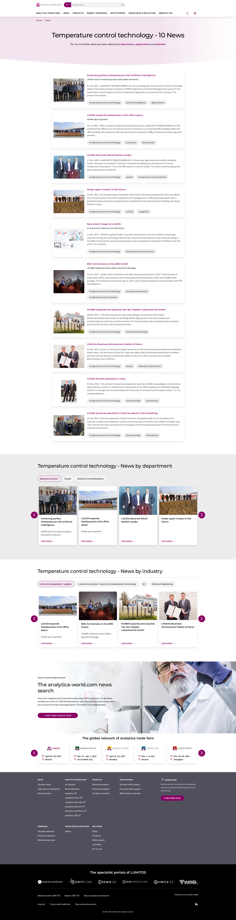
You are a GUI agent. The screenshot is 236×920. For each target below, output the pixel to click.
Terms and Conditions (60, 904)
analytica (69, 793)
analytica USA (71, 815)
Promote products (101, 789)
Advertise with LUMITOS (49, 895)
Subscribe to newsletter (49, 789)
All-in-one (97, 848)
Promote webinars (46, 835)
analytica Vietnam (73, 806)
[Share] (187, 13)
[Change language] (195, 13)
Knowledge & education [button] (142, 13)
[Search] (123, 5)
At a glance (70, 784)
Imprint (41, 904)
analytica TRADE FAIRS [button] (48, 13)
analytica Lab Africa (74, 811)
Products (96, 835)
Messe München (72, 789)
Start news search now (57, 715)
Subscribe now (172, 798)
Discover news (44, 784)
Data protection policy (85, 904)
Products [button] (78, 13)
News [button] (66, 13)
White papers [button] (118, 13)
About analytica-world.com (96, 895)
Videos (68, 831)
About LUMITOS (72, 895)
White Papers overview (130, 793)
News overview (44, 793)
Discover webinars (46, 831)
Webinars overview (46, 840)
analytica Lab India (74, 802)
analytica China (72, 797)
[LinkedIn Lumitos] (196, 904)
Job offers (97, 844)
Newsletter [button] (165, 13)
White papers (98, 840)
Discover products (100, 784)
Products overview (100, 793)
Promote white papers (130, 789)
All (67, 5)
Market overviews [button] (97, 13)
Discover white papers (130, 784)
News (94, 831)
